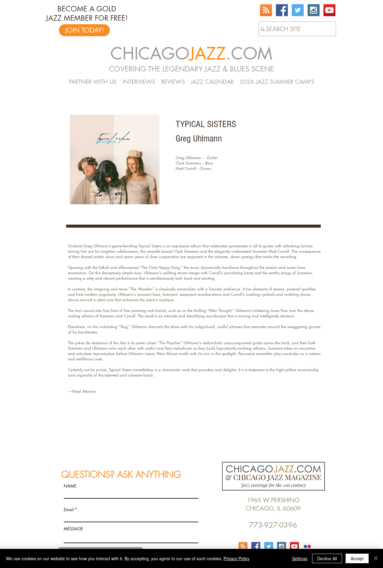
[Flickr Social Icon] (307, 546)
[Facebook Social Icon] (282, 10)
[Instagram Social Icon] (314, 10)
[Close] (375, 558)
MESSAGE (73, 529)
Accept (357, 558)
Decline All (327, 558)
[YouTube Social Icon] (329, 10)
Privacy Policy (237, 558)
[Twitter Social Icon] (298, 10)
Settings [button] (299, 558)
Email (69, 510)
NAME (70, 486)
